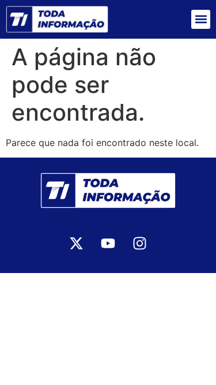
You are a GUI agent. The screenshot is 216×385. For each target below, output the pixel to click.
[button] (200, 19)
